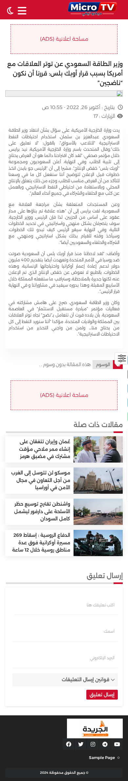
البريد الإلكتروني (102, 658)
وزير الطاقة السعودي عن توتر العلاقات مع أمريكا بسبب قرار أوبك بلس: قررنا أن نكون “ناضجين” (65, 73)
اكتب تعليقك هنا (101, 605)
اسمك (109, 631)
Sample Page (102, 757)
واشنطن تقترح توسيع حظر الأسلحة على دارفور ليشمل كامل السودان (42, 511)
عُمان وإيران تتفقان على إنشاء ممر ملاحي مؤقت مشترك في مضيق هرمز (44, 449)
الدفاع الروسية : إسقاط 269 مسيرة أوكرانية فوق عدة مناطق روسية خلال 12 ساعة (41, 542)
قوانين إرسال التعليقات (85, 680)
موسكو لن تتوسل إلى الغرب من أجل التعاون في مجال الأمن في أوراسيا (40, 480)
